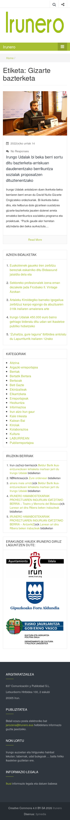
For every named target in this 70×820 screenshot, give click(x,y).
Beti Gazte (17, 385)
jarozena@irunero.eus (19, 725)
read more (35, 240)
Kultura (15, 433)
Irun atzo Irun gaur (22, 411)
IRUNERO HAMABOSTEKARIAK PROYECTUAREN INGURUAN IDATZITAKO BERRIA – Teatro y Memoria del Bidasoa (36, 500)
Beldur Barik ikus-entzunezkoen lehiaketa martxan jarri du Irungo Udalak (35, 469)
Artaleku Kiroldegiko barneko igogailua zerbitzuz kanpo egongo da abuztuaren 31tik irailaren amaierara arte (36, 304)
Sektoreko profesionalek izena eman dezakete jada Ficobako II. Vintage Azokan (35, 287)
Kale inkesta (18, 416)
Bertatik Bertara (20, 376)
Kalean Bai (17, 420)
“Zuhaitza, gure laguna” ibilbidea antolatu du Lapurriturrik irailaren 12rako (38, 336)
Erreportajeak (19, 398)
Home (10, 58)
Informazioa (18, 407)
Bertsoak (16, 380)
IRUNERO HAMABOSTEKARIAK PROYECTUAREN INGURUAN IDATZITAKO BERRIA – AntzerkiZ (36, 520)
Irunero (9, 47)
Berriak (15, 371)
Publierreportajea (22, 442)
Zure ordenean (38, 478)
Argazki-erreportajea (24, 367)
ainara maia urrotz (21, 483)
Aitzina (14, 363)
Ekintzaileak (18, 389)
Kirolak (14, 425)
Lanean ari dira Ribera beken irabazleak (34, 507)
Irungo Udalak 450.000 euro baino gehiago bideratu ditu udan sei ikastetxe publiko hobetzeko (37, 321)
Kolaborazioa (19, 429)
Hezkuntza (17, 402)
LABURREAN (19, 438)
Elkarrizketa (18, 394)
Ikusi (8, 783)
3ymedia (41, 814)
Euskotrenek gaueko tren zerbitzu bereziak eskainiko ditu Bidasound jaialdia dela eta (33, 270)
